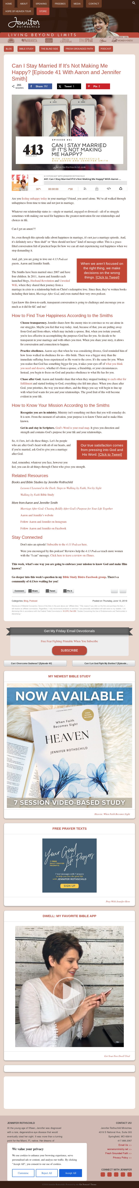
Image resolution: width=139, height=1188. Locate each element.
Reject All (47, 1173)
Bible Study (26, 49)
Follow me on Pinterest (116, 1176)
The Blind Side (49, 49)
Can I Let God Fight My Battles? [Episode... (109, 664)
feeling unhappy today (34, 198)
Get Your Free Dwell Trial (117, 1056)
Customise (23, 1173)
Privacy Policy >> (122, 1157)
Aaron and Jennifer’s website (36, 515)
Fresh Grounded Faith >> (118, 1153)
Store (43, 11)
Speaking (41, 4)
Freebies (60, 4)
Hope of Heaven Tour (18, 11)
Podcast (106, 49)
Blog (9, 49)
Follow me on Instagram (123, 1176)
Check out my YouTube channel (129, 1176)
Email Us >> (125, 1145)
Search (133, 2)
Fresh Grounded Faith (79, 49)
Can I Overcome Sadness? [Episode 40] (29, 664)
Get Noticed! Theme (87, 1184)
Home (8, 4)
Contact (94, 4)
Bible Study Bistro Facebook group (84, 577)
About (24, 4)
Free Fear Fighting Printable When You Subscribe (69, 641)
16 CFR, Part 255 (69, 611)
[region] (47, 1162)
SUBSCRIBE (69, 650)
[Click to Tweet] (107, 277)
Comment (19, 590)
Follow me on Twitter (103, 1176)
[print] (123, 591)
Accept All (70, 1173)
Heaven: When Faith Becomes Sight (112, 814)
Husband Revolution (42, 280)
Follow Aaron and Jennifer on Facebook (43, 528)
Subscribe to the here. (67, 544)
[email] (114, 591)
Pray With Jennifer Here (118, 901)
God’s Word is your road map (72, 428)
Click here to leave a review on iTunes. (72, 555)
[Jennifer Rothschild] (69, 23)
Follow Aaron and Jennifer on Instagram (43, 521)
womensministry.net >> (119, 1149)
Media (77, 4)
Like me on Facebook (109, 1176)
